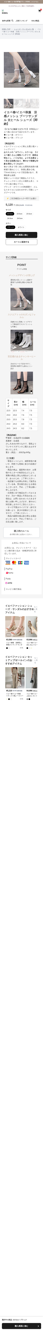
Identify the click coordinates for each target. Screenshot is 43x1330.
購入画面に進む (21, 235)
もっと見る (35, 609)
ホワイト (21, 227)
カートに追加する (21, 242)
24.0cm (10, 218)
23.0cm (19, 214)
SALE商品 (35, 21)
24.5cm (20, 218)
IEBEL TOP (6, 29)
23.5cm (29, 214)
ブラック (10, 227)
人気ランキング (21, 21)
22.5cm (10, 214)
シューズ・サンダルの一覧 (24, 29)
